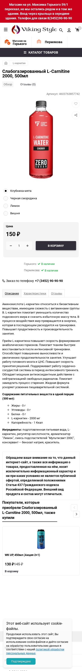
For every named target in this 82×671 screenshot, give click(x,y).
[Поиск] (61, 29)
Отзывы (56, 293)
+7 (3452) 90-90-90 (49, 280)
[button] (76, 514)
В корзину (11, 571)
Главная (6, 63)
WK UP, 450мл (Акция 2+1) (22, 555)
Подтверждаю (21, 661)
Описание (12, 293)
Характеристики (35, 293)
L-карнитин (19, 63)
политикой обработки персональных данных (35, 651)
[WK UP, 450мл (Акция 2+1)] (41, 539)
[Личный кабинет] (69, 29)
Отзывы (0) (28, 84)
